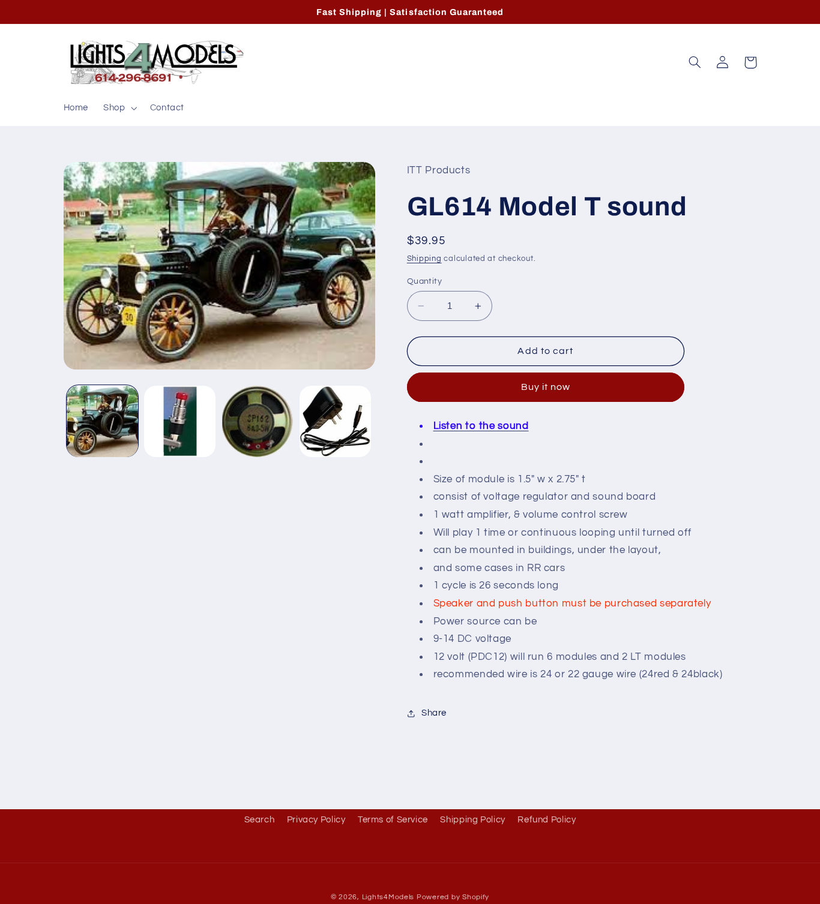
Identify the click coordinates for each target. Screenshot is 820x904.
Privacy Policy (316, 819)
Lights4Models (388, 897)
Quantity (424, 281)
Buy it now (546, 387)
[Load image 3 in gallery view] (258, 421)
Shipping (424, 259)
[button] (119, 108)
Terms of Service (393, 819)
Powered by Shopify (453, 897)
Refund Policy (546, 819)
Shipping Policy (472, 819)
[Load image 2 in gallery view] (180, 421)
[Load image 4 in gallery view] (335, 421)
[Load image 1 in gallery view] (102, 421)
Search (259, 819)
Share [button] (434, 713)
